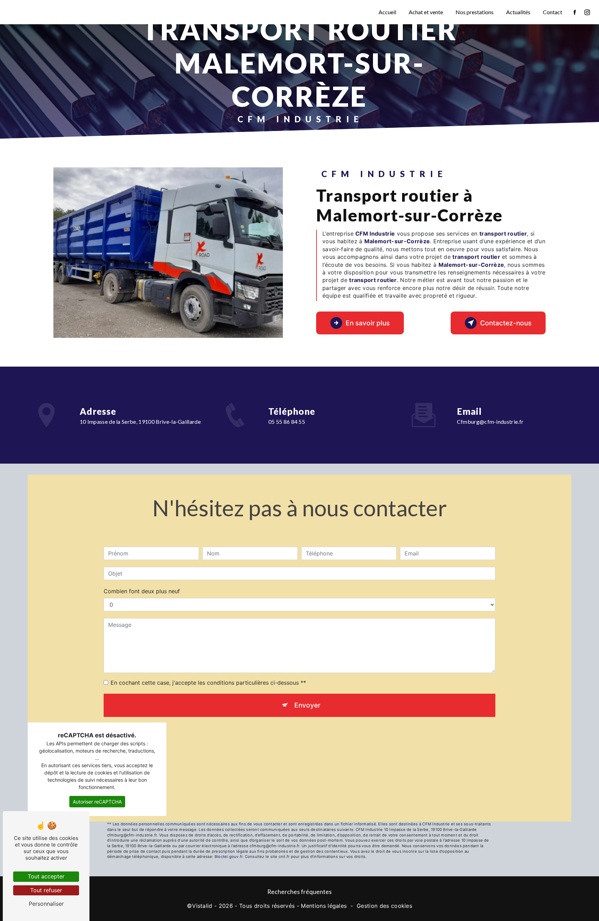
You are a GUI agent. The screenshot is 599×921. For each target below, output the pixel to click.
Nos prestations (474, 12)
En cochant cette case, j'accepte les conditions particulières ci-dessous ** (208, 682)
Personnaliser (46, 903)
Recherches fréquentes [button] (299, 891)
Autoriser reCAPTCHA (97, 802)
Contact (552, 12)
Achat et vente (426, 12)
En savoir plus (368, 323)
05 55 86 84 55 (286, 421)
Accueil (387, 12)
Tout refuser (46, 890)
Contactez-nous (505, 323)
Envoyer (307, 705)
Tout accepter (46, 876)
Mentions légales (324, 905)
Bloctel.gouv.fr (228, 856)
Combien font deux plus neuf (142, 591)
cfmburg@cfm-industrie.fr (490, 421)
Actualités (518, 12)
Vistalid (202, 905)
